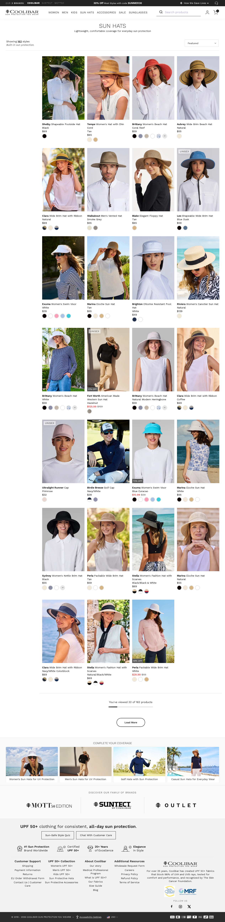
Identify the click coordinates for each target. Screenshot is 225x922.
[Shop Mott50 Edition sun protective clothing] (49, 805)
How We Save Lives (195, 3)
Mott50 (59, 3)
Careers (129, 870)
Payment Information (28, 870)
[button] (103, 399)
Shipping (27, 865)
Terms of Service (129, 882)
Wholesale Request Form (129, 865)
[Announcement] (118, 3)
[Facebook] (172, 906)
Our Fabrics (95, 881)
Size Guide (95, 885)
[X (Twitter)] (189, 907)
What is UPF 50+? (96, 877)
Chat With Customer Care (96, 835)
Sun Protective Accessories (61, 882)
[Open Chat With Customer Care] (216, 3)
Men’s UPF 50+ (62, 870)
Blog (95, 890)
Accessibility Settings (90, 917)
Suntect (47, 3)
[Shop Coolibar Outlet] (176, 805)
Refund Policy (129, 878)
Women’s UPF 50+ (62, 865)
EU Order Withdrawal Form (27, 878)
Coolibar (33, 3)
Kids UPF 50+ (61, 874)
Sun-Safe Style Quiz (57, 835)
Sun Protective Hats (61, 878)
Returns (27, 874)
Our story (95, 865)
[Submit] (161, 12)
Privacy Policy (129, 874)
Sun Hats (112, 26)
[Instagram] (180, 907)
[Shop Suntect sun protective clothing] (112, 805)
